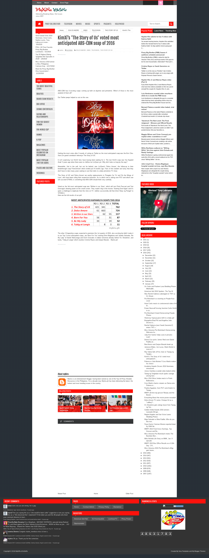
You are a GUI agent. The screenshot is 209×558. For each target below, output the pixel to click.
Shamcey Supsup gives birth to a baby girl (159, 318)
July (146, 268)
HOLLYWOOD (119, 23)
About (46, 3)
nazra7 (10, 513)
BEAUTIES (40, 93)
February (148, 281)
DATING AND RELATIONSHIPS (42, 115)
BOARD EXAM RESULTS (45, 98)
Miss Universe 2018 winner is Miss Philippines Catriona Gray (45, 64)
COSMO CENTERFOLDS (45, 109)
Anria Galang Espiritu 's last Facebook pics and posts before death (22, 519)
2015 (145, 453)
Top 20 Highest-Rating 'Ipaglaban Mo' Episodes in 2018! (45, 57)
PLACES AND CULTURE (44, 167)
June (147, 271)
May (147, 273)
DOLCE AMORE (81, 50)
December (149, 255)
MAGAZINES (41, 144)
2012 (145, 461)
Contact (54, 3)
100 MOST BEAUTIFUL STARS (44, 87)
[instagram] (160, 2)
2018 (145, 248)
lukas (10, 506)
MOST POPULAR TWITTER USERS (43, 161)
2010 (145, 466)
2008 (145, 471)
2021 (145, 240)
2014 (145, 455)
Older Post (129, 494)
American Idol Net (81, 519)
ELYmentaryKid (98, 519)
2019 (145, 245)
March (147, 279)
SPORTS (97, 23)
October (148, 260)
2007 (145, 474)
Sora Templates (184, 551)
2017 (145, 250)
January (148, 284)
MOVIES (79, 23)
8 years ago (30, 510)
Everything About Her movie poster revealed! (160, 397)
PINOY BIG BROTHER (52, 23)
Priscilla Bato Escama (16, 522)
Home (39, 3)
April (147, 276)
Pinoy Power (126, 519)
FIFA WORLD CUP (43, 129)
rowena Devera (13, 531)
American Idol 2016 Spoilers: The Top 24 (158, 291)
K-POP (39, 139)
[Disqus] (95, 458)
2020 (145, 242)
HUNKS (39, 134)
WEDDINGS (41, 172)
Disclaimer (117, 507)
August (147, 266)
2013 (145, 458)
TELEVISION (68, 23)
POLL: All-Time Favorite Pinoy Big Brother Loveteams (44, 49)
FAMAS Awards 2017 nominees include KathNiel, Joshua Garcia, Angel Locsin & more (27, 535)
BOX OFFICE (41, 104)
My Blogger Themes (198, 551)
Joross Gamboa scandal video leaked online (159, 371)
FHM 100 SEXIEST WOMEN (43, 123)
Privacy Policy (104, 507)
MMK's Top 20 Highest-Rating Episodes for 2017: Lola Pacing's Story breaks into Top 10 (28, 528)
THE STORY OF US (106, 50)
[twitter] (150, 2)
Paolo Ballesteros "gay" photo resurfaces (14, 510)
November (149, 258)
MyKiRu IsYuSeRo (22, 551)
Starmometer (79, 523)
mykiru (10, 538)
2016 (145, 253)
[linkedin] (165, 2)
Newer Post (62, 494)
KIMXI (88, 50)
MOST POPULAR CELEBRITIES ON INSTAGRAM (42, 152)
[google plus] (170, 2)
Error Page (64, 3)
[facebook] (145, 2)
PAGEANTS (107, 23)
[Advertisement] (95, 73)
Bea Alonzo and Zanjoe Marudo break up (158, 344)
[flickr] (155, 2)
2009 (145, 468)
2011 (145, 463)
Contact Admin (88, 507)
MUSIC (87, 23)
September (149, 263)
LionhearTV (112, 519)
